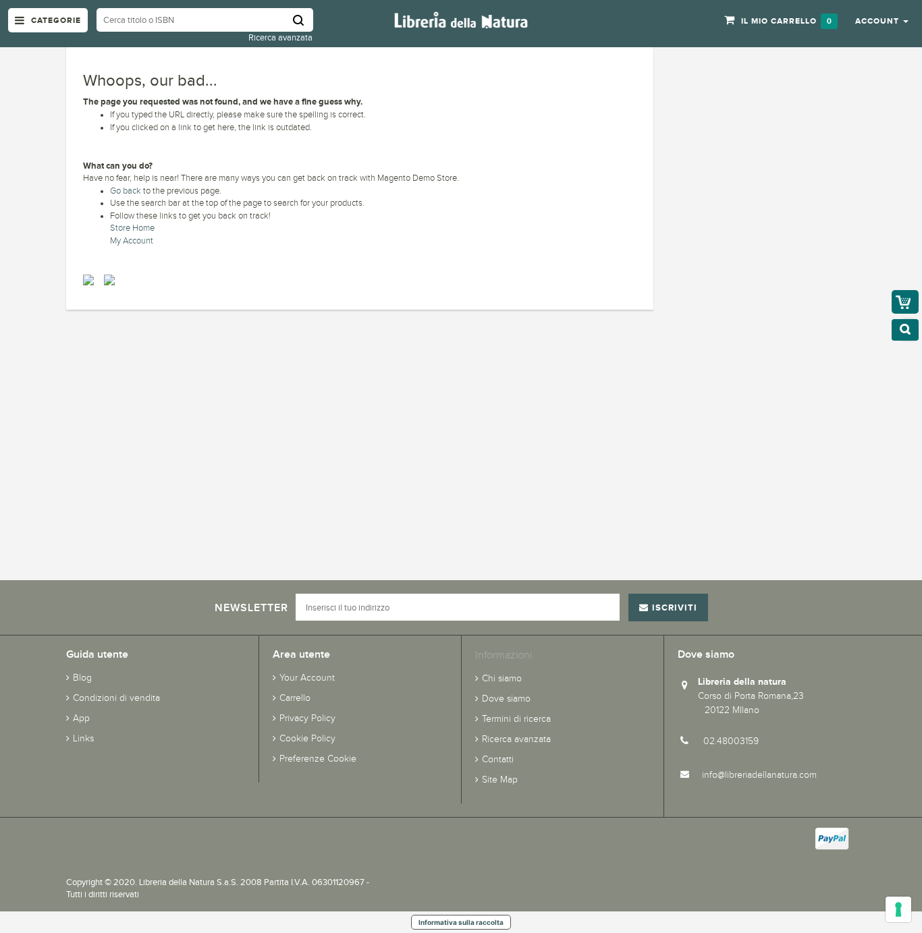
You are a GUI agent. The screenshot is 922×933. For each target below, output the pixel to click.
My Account (131, 241)
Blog (82, 678)
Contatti (498, 759)
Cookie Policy (307, 738)
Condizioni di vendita (116, 698)
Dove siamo (506, 699)
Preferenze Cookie (317, 759)
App (81, 718)
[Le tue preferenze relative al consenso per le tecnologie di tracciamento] (898, 909)
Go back (125, 191)
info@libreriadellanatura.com (759, 775)
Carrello (294, 698)
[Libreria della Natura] (461, 19)
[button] (882, 20)
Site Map (500, 779)
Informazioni (503, 654)
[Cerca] (303, 20)
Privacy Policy (307, 718)
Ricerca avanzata (280, 37)
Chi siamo (502, 678)
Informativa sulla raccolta (461, 922)
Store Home (132, 228)
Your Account (307, 678)
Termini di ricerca (516, 719)
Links (83, 738)
